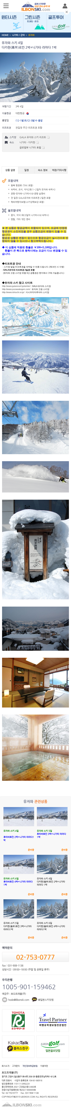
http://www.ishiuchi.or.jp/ (13, 292)
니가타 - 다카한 (27, 142)
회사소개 (5, 1066)
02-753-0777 (35, 957)
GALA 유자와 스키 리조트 (33, 137)
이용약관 (44, 1066)
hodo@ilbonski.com (18, 999)
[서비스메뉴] (6, 6)
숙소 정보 (43, 170)
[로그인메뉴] (65, 6)
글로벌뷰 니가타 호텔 (30, 147)
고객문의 (16, 1066)
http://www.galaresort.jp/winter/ (16, 286)
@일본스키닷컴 (46, 999)
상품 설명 (10, 170)
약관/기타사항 (59, 170)
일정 (26, 170)
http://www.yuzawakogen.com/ (16, 289)
